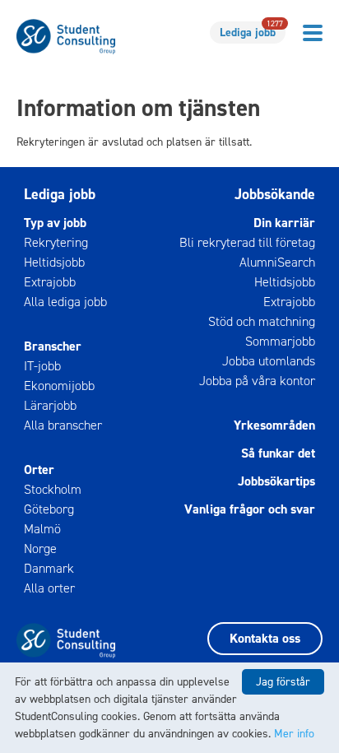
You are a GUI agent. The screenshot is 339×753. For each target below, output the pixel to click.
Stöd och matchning (261, 321)
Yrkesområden (274, 425)
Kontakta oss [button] (265, 638)
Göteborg (49, 509)
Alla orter (49, 588)
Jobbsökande (274, 194)
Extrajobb (50, 282)
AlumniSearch (276, 262)
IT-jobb (42, 365)
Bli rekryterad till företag (246, 242)
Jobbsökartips (276, 481)
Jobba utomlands (268, 361)
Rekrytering (56, 242)
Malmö (42, 528)
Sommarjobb (279, 341)
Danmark (49, 568)
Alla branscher (63, 425)
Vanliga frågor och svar (249, 509)
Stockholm (52, 489)
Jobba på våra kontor (256, 380)
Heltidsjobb (54, 262)
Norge (40, 548)
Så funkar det (277, 453)
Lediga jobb (251, 30)
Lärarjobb (50, 405)
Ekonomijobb (59, 385)
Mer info (294, 733)
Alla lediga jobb (65, 301)
